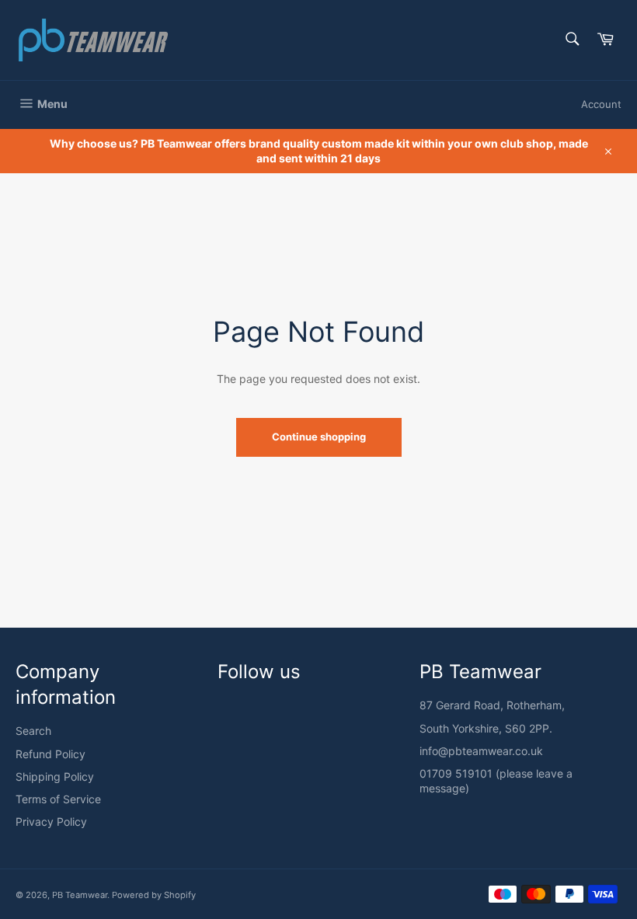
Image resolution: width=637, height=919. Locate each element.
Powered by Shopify (154, 894)
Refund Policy (50, 754)
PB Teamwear (79, 894)
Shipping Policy (55, 776)
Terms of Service (58, 799)
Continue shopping (319, 436)
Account (601, 104)
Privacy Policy (51, 821)
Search (33, 730)
